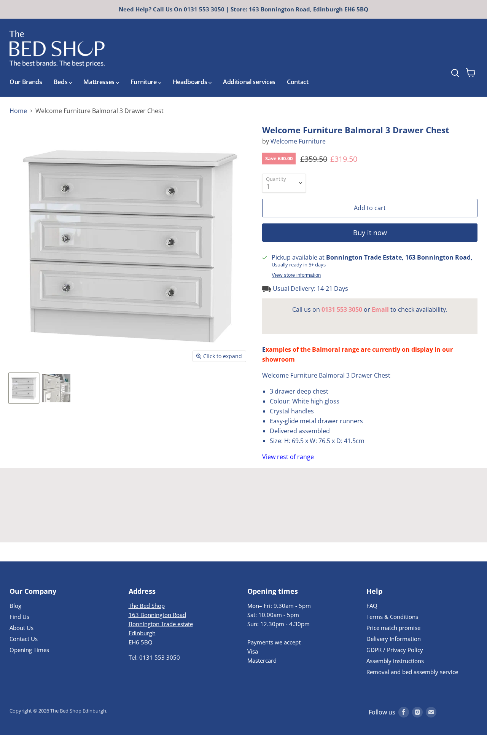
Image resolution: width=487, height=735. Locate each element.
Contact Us (24, 639)
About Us (21, 627)
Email (380, 309)
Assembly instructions (395, 661)
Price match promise (393, 627)
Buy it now (370, 232)
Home (18, 110)
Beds (61, 82)
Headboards (190, 82)
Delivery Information (393, 639)
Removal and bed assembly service (412, 672)
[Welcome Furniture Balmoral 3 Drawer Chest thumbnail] (24, 388)
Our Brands (26, 82)
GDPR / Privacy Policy (394, 650)
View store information (296, 275)
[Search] (469, 53)
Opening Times (29, 650)
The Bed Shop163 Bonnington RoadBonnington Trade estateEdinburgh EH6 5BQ (161, 624)
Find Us (19, 616)
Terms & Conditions (392, 616)
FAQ (371, 605)
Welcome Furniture (298, 141)
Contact (298, 82)
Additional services (249, 82)
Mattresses (99, 82)
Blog (15, 605)
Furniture (144, 82)
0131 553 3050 (341, 309)
